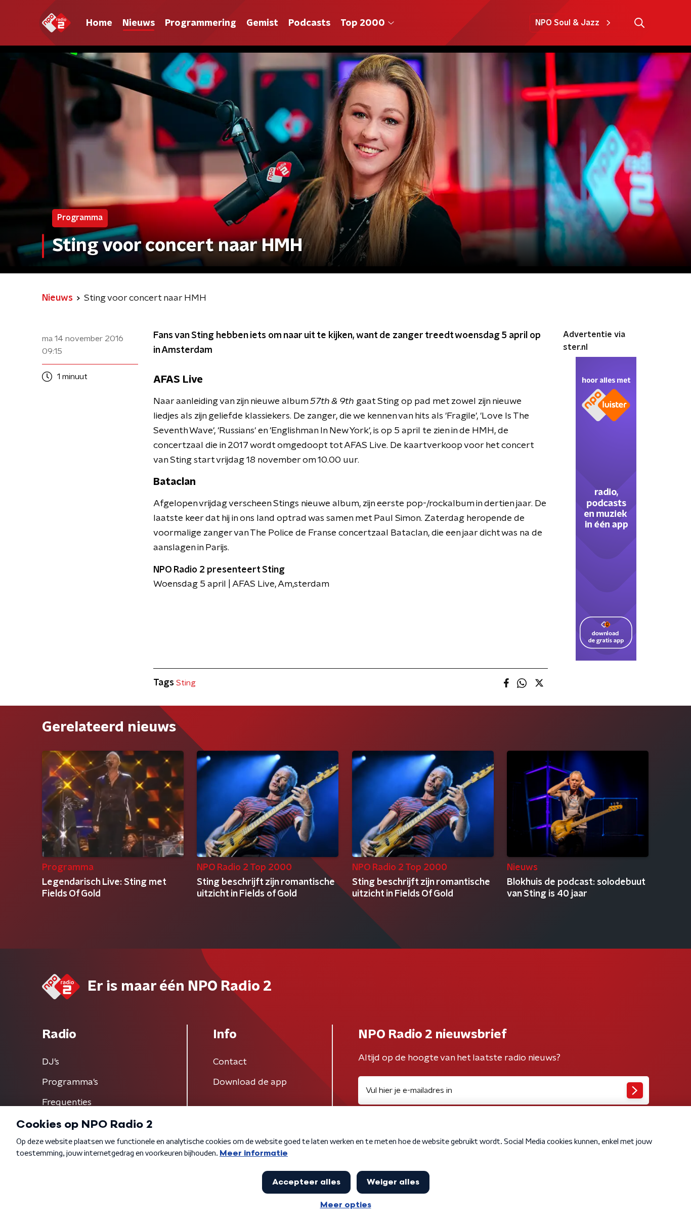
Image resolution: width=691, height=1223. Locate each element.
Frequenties (67, 1102)
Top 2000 (362, 23)
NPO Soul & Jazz (567, 23)
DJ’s (50, 1062)
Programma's (70, 1082)
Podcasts (309, 23)
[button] (639, 23)
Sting (186, 683)
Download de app (250, 1082)
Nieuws (138, 23)
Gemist (262, 23)
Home (99, 23)
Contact (230, 1062)
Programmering (200, 23)
